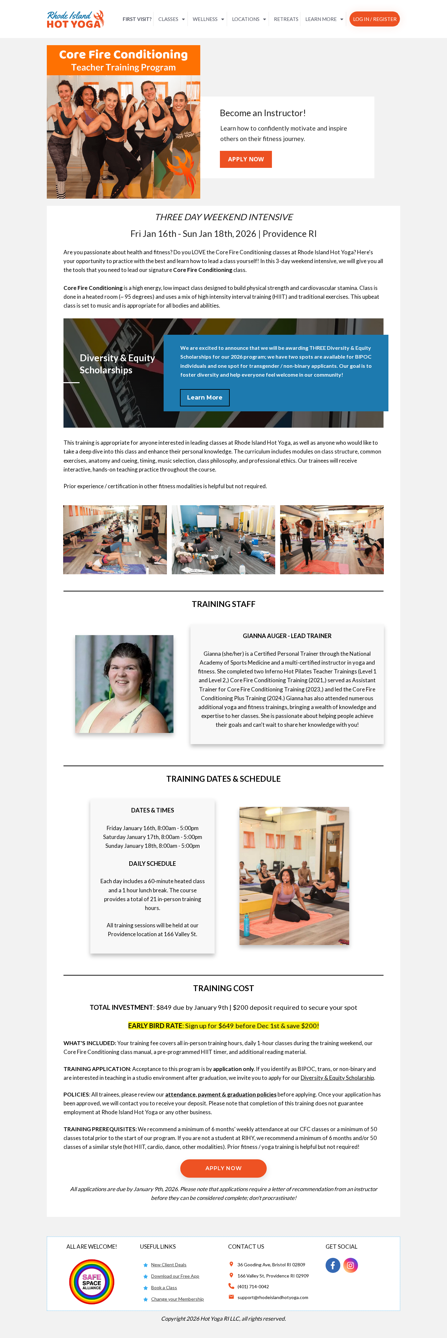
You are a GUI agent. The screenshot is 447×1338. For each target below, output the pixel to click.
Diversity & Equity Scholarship (337, 1077)
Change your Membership (177, 1299)
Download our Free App (175, 1276)
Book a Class (164, 1287)
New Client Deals (169, 1264)
